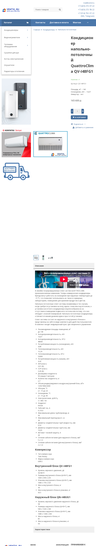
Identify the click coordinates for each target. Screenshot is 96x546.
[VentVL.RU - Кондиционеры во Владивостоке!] (12, 10)
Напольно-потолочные (67, 29)
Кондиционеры (11, 30)
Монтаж (77, 22)
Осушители (9, 65)
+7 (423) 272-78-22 (86, 9)
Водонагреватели (12, 37)
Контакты (40, 22)
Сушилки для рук (11, 53)
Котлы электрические (14, 59)
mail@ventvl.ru (88, 3)
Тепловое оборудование (10, 45)
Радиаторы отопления (14, 71)
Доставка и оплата (59, 22)
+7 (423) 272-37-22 (86, 6)
